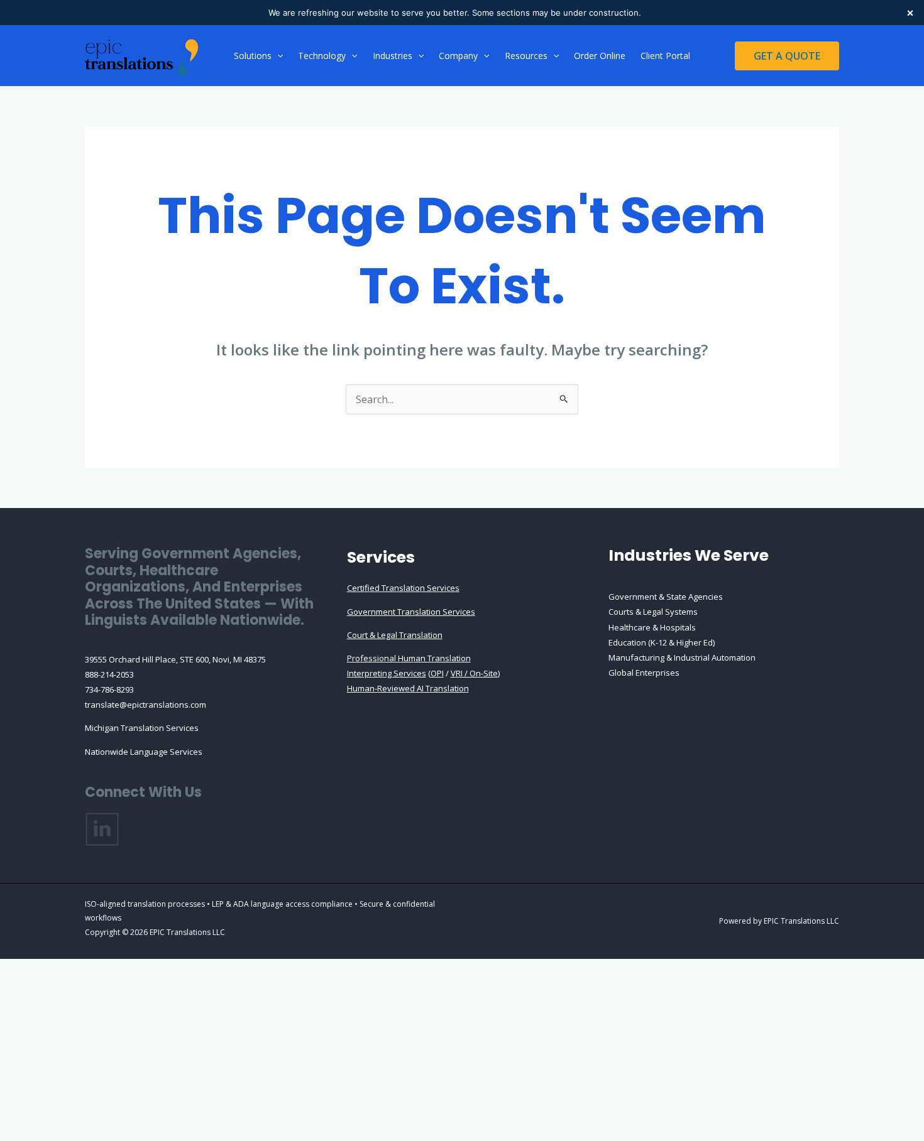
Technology (322, 56)
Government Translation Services (411, 611)
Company (458, 56)
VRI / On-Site (474, 673)
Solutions (253, 56)
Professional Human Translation (409, 658)
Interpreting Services (386, 673)
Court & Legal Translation (395, 635)
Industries (392, 56)
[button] (277, 56)
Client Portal (665, 56)
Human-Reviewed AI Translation (408, 688)
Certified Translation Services (403, 587)
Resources (526, 56)
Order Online (599, 56)
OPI (437, 673)
